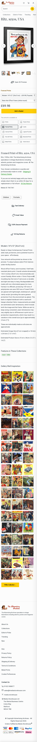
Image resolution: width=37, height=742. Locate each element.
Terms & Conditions (9, 666)
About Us (5, 624)
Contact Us (5, 682)
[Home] (8, 2)
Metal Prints (6, 670)
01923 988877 (9, 686)
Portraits (16, 197)
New (34, 15)
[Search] (32, 9)
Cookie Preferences (9, 674)
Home (3, 354)
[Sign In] (33, 3)
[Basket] (28, 3)
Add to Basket (19, 111)
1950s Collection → (10, 585)
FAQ (3, 649)
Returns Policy (7, 657)
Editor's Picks (17, 15)
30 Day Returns (26, 183)
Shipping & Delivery (8, 661)
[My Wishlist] (24, 3)
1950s (8, 354)
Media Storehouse (24, 724)
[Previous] (4, 46)
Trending (27, 15)
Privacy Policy (6, 653)
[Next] (33, 46)
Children (6, 197)
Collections (6, 15)
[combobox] (16, 8)
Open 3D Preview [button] (20, 82)
